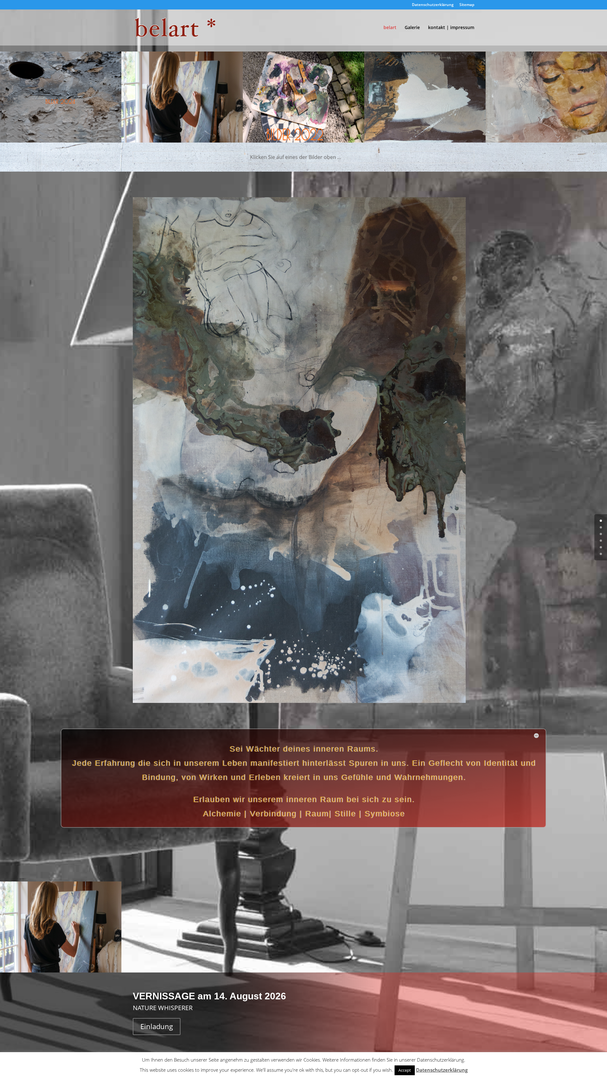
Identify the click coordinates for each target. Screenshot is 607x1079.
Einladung (156, 1026)
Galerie (412, 27)
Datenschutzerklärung (433, 5)
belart (389, 27)
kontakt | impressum (451, 27)
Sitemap (466, 5)
